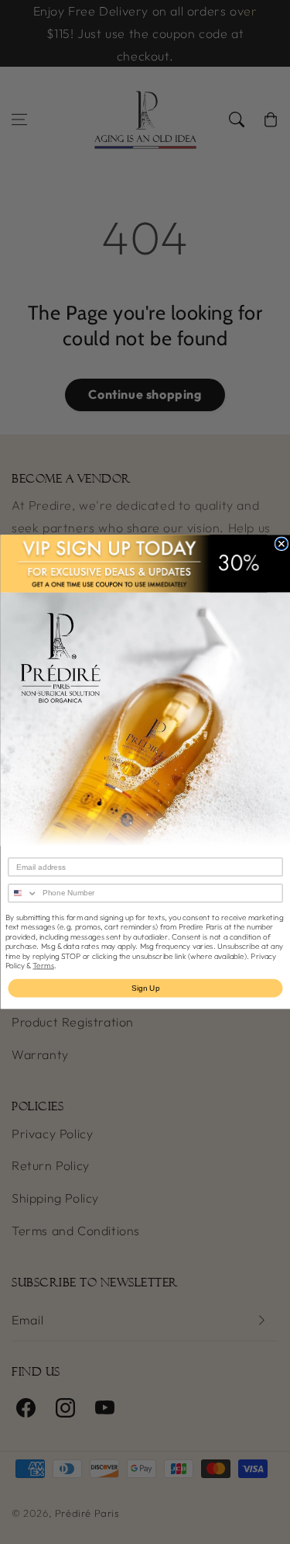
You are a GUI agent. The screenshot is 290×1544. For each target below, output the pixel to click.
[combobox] (23, 893)
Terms (43, 966)
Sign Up (145, 988)
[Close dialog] (281, 544)
